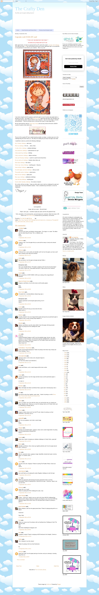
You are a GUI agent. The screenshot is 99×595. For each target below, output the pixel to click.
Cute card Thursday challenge (21, 157)
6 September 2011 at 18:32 (25, 441)
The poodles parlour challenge (21, 172)
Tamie (20, 400)
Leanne (20, 437)
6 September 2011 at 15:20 (25, 434)
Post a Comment (21, 559)
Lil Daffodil (21, 228)
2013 (65, 368)
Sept (65, 380)
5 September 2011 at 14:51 (25, 270)
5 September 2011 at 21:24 (25, 383)
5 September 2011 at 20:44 (25, 331)
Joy (19, 392)
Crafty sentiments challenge (21, 155)
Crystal (20, 273)
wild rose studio (36, 118)
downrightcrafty (22, 355)
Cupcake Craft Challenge (29, 220)
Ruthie (20, 539)
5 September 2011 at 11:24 (25, 255)
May (65, 387)
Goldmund (48, 584)
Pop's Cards (21, 292)
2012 (65, 370)
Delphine (21, 315)
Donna (20, 444)
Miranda (20, 323)
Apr (65, 389)
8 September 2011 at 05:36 (25, 517)
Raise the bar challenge (20, 174)
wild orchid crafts (30, 215)
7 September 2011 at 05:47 (25, 484)
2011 (65, 372)
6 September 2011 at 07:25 (25, 415)
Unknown (21, 240)
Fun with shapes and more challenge (23, 169)
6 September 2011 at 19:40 (25, 449)
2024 (65, 356)
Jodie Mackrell (22, 471)
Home (17, 30)
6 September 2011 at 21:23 (25, 458)
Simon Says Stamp (33, 123)
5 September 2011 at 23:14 (25, 389)
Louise (20, 307)
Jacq (20, 334)
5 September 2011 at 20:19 (25, 295)
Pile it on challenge (19, 145)
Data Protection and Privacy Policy (29, 30)
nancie (20, 461)
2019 (65, 364)
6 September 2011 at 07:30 (25, 425)
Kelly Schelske (22, 506)
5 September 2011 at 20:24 (25, 304)
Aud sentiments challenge (21, 150)
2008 (65, 402)
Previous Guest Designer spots (45, 30)
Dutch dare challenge (20, 162)
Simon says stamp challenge (21, 165)
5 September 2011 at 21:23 (25, 372)
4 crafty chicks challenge (20, 148)
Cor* (20, 478)
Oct (65, 378)
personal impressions (40, 220)
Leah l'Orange (22, 495)
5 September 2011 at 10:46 (25, 247)
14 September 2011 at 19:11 (25, 548)
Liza (25, 46)
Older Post (56, 566)
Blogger (59, 584)
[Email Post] (35, 218)
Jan (65, 395)
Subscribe (73, 66)
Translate (73, 79)
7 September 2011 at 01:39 (25, 468)
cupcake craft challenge (53, 45)
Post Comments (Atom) (40, 569)
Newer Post (18, 566)
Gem (20, 532)
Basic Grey (21, 220)
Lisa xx (20, 410)
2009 (65, 400)
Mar (65, 391)
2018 (65, 366)
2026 (65, 352)
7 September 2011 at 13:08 (25, 503)
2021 (65, 360)
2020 (65, 362)
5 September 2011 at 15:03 (25, 278)
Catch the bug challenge (20, 179)
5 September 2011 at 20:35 (25, 320)
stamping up (49, 220)
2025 (65, 354)
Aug (65, 381)
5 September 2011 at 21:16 (25, 362)
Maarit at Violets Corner (24, 281)
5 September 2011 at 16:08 (25, 289)
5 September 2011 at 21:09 (25, 353)
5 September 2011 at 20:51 (25, 344)
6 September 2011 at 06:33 (25, 407)
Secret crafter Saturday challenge (22, 181)
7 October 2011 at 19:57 (24, 556)
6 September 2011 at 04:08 (25, 397)
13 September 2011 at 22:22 (25, 536)
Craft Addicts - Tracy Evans (25, 347)
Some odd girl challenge (20, 167)
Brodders (21, 385)
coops (20, 375)
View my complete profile (68, 251)
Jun (65, 385)
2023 (65, 358)
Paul (20, 520)
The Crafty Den (29, 8)
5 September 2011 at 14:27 (25, 262)
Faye (20, 452)
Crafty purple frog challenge (21, 153)
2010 (65, 398)
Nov (65, 376)
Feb (65, 393)
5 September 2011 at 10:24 (25, 237)
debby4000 (21, 418)
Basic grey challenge (19, 177)
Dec (65, 374)
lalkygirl (20, 427)
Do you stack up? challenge (21, 160)
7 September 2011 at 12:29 (25, 492)
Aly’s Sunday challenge (20, 143)
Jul (65, 383)
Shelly (20, 258)
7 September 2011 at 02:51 (25, 475)
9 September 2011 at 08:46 (25, 529)
